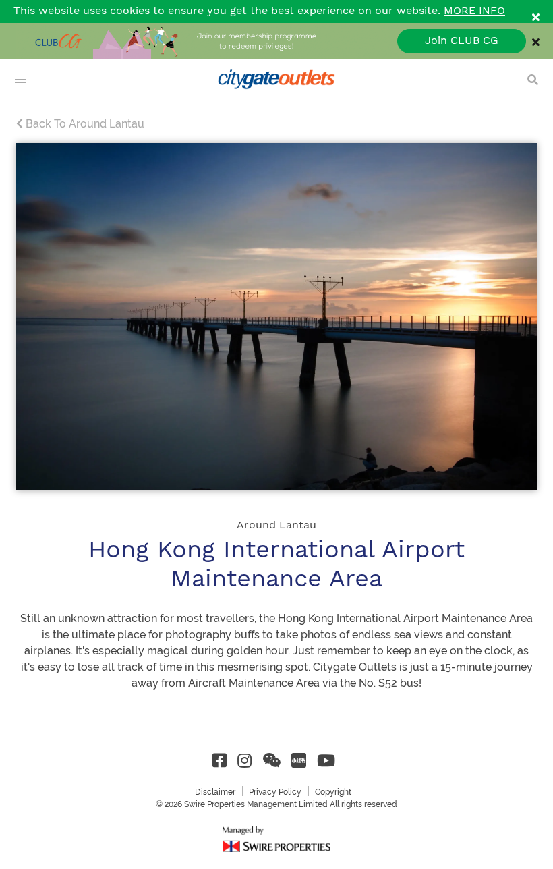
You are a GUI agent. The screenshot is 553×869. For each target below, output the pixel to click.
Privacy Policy (275, 792)
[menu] (20, 79)
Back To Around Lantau (83, 123)
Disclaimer (215, 792)
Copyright (333, 792)
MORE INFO (474, 11)
